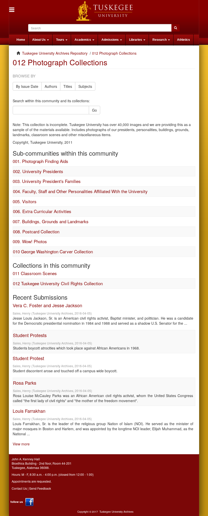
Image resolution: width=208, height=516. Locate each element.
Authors (51, 86)
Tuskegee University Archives (116, 511)
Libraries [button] (136, 40)
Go (94, 110)
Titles (67, 86)
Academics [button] (83, 40)
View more (21, 443)
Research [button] (159, 40)
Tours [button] (60, 40)
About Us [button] (39, 40)
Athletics (183, 40)
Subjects (85, 86)
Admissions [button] (110, 40)
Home (20, 40)
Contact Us (19, 488)
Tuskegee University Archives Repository (55, 53)
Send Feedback (40, 488)
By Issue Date (27, 86)
